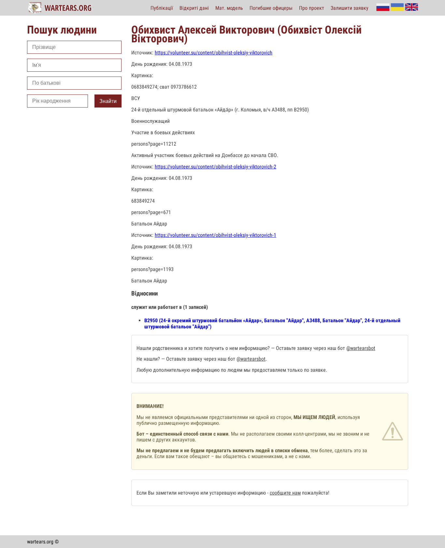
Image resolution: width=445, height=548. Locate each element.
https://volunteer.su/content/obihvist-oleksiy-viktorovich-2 (215, 167)
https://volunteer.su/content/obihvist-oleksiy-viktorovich (213, 53)
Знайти (108, 101)
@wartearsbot (360, 348)
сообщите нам (285, 493)
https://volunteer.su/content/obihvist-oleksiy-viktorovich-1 (215, 235)
